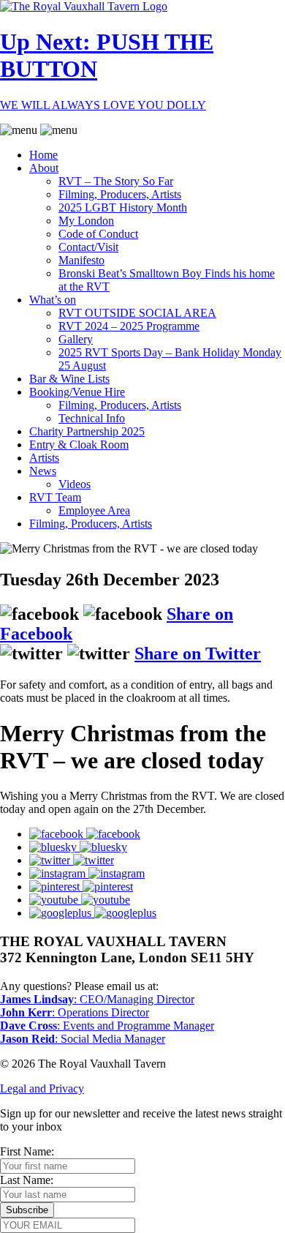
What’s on (52, 299)
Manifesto (81, 260)
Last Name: (26, 1180)
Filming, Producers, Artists (119, 194)
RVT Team (55, 497)
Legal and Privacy (42, 1088)
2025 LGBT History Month (122, 207)
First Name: (27, 1151)
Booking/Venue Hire (77, 392)
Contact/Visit (88, 247)
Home (43, 155)
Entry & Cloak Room (79, 444)
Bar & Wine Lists (69, 378)
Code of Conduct (98, 234)
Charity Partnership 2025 (87, 431)
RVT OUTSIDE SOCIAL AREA (137, 313)
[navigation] (142, 327)
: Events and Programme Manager (107, 1025)
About (43, 168)
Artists (44, 457)
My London (86, 220)
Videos (74, 484)
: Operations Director (74, 1012)
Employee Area (94, 510)
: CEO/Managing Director (97, 999)
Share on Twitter (197, 653)
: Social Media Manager (82, 1039)
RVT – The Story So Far (115, 181)
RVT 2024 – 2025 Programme (129, 326)
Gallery (75, 339)
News (42, 471)
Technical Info (91, 418)
